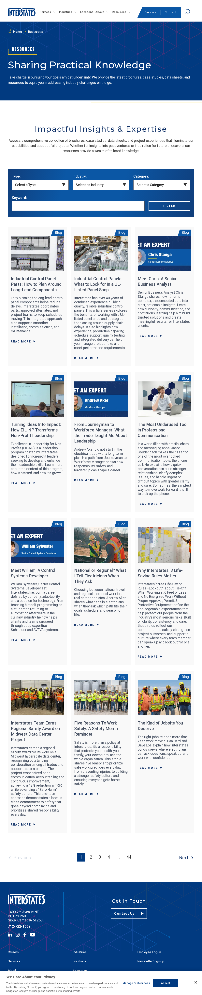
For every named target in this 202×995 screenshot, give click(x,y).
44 (128, 857)
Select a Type (25, 185)
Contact (170, 12)
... (118, 857)
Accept (165, 983)
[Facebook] (24, 935)
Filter (169, 205)
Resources (119, 11)
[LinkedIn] (10, 935)
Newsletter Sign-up (150, 961)
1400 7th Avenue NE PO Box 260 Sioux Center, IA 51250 (25, 916)
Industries (65, 11)
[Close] (195, 982)
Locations (86, 11)
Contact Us (124, 914)
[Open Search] (187, 12)
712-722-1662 (19, 926)
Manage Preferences (136, 983)
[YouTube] (32, 935)
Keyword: (19, 198)
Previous (22, 857)
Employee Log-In (149, 952)
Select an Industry (90, 185)
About (99, 11)
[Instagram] (18, 935)
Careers (150, 12)
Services (45, 11)
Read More (21, 341)
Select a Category (150, 185)
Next (183, 857)
